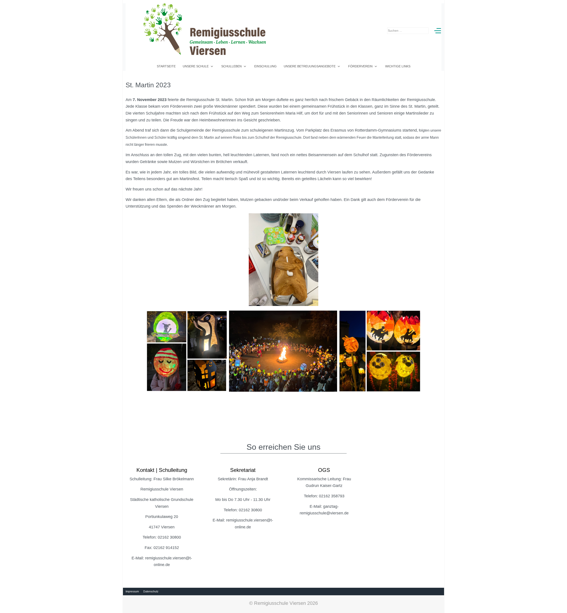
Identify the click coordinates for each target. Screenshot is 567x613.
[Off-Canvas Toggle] (437, 30)
